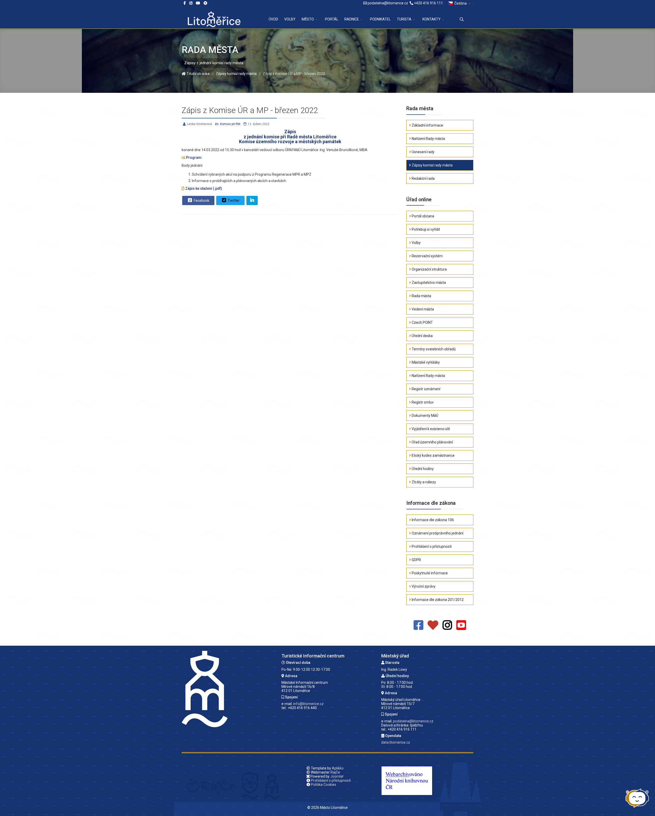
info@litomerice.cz (308, 704)
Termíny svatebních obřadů (433, 349)
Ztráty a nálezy (423, 482)
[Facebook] (205, 3)
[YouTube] (461, 625)
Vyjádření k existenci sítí (430, 429)
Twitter (233, 200)
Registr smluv (422, 402)
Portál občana (422, 216)
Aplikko (338, 768)
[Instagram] (190, 3)
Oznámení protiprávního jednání (437, 533)
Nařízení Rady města (428, 139)
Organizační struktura (429, 269)
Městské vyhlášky (425, 362)
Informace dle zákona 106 (432, 520)
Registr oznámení (425, 389)
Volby (416, 243)
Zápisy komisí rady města (432, 165)
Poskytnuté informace (429, 573)
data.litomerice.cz (395, 742)
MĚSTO (308, 19)
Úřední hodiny (422, 469)
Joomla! (336, 776)
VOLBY (290, 19)
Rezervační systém (427, 256)
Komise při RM (230, 124)
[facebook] (184, 3)
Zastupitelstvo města (428, 283)
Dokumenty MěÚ (424, 415)
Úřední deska (422, 336)
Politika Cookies (323, 785)
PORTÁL (331, 19)
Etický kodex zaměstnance (433, 455)
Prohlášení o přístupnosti (431, 546)
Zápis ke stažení (198, 188)
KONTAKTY (431, 19)
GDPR (416, 560)
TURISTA (404, 19)
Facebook (201, 200)
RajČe (335, 772)
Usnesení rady (422, 152)
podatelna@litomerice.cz (388, 3)
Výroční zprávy (423, 586)
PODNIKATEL (380, 19)
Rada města (421, 296)
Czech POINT (422, 322)
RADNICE (351, 19)
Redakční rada (423, 178)
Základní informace (427, 125)
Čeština (460, 3)
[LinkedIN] (252, 200)
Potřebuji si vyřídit (425, 229)
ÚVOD (273, 19)
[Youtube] (198, 3)
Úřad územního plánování (432, 442)
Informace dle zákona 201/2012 (437, 600)
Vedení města (422, 309)
